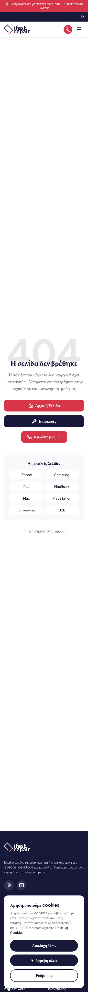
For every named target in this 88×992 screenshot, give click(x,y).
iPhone (26, 474)
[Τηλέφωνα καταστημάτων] (68, 29)
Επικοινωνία (26, 510)
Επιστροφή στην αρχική (47, 530)
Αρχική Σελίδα (47, 405)
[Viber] (9, 885)
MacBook (61, 486)
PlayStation (62, 498)
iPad (26, 486)
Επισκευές (47, 421)
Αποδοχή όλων (44, 945)
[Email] (21, 885)
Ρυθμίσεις (44, 975)
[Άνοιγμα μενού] (79, 29)
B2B (62, 510)
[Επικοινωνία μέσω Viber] (82, 17)
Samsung (61, 474)
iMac (26, 498)
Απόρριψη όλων (44, 960)
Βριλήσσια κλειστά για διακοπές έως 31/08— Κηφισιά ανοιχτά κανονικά (44, 6)
